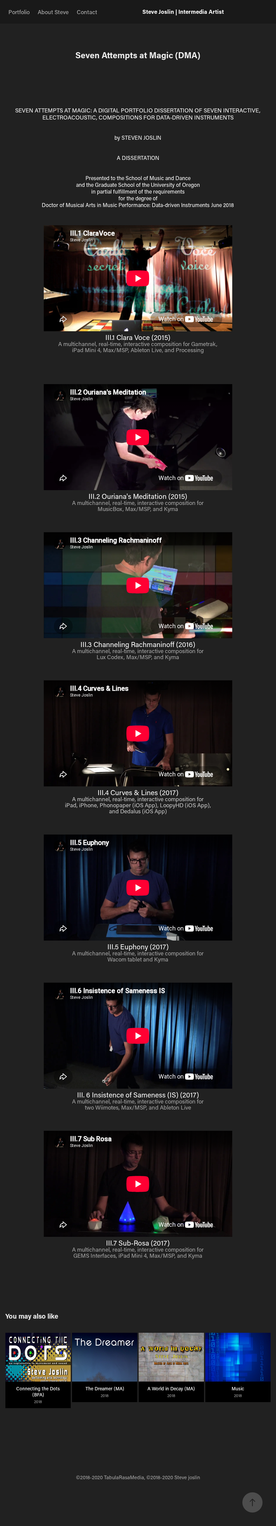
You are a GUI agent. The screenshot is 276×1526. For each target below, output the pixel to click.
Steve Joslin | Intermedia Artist (183, 11)
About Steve (53, 11)
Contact (87, 11)
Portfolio (19, 11)
